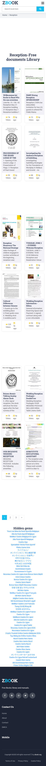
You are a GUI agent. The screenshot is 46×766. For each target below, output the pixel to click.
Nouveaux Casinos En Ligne (23, 630)
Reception (13, 15)
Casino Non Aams (23, 649)
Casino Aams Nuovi (23, 644)
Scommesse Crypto (23, 569)
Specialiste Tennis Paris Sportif (23, 545)
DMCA (4, 727)
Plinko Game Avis (23, 547)
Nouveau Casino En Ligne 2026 (23, 628)
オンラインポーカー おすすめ (23, 655)
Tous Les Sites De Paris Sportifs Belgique (23, 531)
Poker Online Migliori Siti (23, 665)
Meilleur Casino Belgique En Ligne (23, 537)
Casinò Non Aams (23, 660)
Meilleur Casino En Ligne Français (23, 593)
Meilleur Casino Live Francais (23, 604)
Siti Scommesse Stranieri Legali (23, 601)
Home (4, 15)
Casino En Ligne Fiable (23, 625)
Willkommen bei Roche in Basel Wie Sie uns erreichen (11, 97)
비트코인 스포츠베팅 (23, 563)
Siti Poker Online (23, 647)
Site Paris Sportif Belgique (23, 539)
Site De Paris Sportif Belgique (23, 534)
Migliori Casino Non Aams (23, 598)
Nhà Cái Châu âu (23, 566)
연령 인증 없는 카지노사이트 (23, 588)
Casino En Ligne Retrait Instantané (23, 657)
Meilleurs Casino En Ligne (23, 617)
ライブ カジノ (23, 550)
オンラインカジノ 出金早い (23, 555)
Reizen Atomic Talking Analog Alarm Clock (9, 396)
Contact (5, 723)
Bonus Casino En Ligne (23, 580)
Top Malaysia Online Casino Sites (23, 636)
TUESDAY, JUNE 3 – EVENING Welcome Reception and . (34, 247)
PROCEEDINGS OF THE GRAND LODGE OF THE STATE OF (11, 157)
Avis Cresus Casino (23, 577)
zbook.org (37, 755)
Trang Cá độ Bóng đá (23, 606)
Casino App (23, 542)
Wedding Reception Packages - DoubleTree (34, 396)
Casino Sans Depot (23, 582)
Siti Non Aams (23, 590)
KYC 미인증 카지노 (23, 558)
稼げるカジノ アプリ (23, 561)
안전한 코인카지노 (23, 609)
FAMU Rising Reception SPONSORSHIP (32, 97)
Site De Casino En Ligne (23, 620)
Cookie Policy (36, 761)
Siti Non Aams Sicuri (23, 596)
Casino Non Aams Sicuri (23, 641)
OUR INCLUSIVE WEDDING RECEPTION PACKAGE (10, 455)
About (4, 718)
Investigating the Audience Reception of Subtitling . (34, 155)
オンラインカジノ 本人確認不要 (23, 553)
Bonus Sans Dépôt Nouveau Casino (23, 585)
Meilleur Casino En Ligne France (23, 612)
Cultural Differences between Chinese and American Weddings (10, 306)
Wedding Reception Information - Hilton (34, 303)
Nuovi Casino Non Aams (23, 639)
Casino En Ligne (23, 614)
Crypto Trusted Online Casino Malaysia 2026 (23, 633)
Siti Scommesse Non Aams (23, 663)
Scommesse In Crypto (23, 571)
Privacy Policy (23, 761)
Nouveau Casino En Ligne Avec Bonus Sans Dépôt (23, 574)
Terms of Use (10, 761)
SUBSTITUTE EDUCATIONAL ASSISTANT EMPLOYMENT (32, 455)
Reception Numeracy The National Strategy (10, 245)
